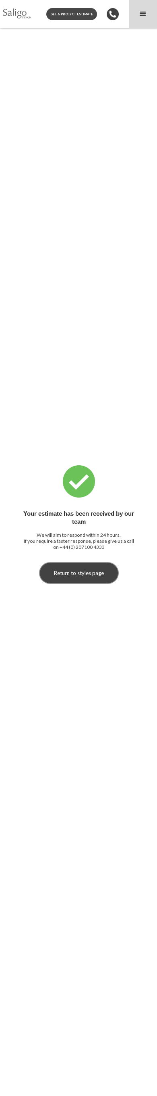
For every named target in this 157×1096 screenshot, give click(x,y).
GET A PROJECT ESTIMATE (71, 14)
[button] (143, 14)
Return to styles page (79, 573)
